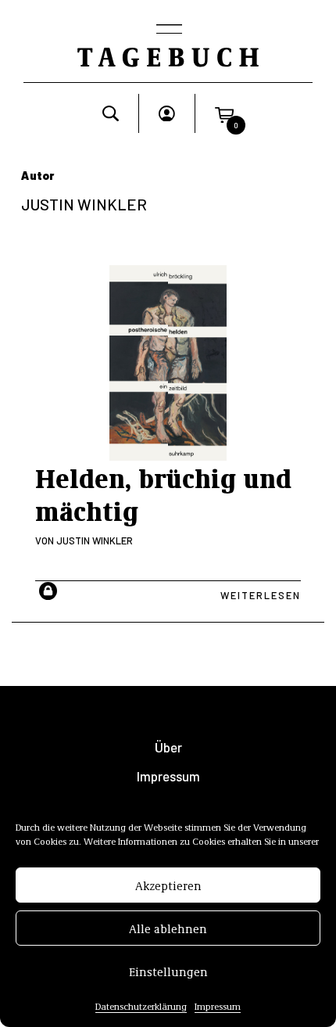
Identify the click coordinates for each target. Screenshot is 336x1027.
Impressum (218, 1006)
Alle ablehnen (168, 928)
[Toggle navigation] (168, 30)
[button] (224, 113)
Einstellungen (168, 971)
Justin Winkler (94, 540)
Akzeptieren (168, 885)
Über (168, 747)
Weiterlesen (260, 595)
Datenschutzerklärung (141, 1006)
